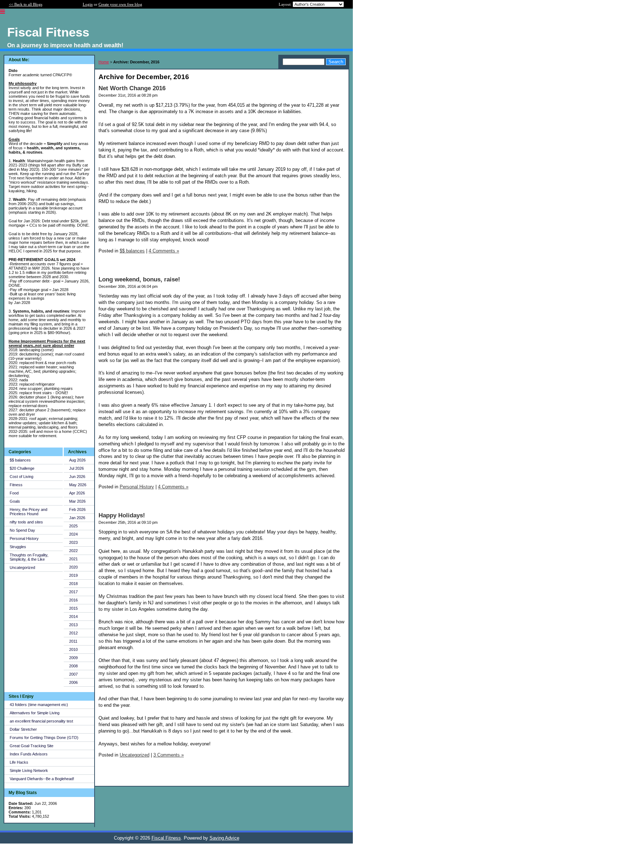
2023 (73, 542)
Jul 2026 (76, 468)
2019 (73, 575)
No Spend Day (22, 530)
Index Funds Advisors (29, 754)
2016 (73, 600)
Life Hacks (19, 762)
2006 (73, 682)
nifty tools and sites (26, 522)
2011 (73, 641)
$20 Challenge (22, 468)
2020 (73, 567)
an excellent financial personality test (41, 721)
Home (104, 62)
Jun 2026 (77, 476)
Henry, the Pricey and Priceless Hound (28, 511)
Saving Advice (224, 838)
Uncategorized (22, 567)
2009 (73, 658)
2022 (73, 551)
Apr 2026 (77, 493)
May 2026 (77, 485)
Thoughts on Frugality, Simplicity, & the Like (29, 557)
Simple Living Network (29, 770)
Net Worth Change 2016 (132, 88)
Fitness (16, 485)
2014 (73, 616)
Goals (15, 501)
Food (14, 493)
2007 (73, 674)
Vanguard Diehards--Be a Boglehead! (42, 779)
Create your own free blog (120, 4)
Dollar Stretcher (23, 729)
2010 (73, 649)
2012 (73, 633)
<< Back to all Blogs (25, 4)
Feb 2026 (77, 509)
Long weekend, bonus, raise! (139, 279)
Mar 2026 (77, 501)
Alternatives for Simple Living (34, 713)
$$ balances (20, 460)
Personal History (24, 538)
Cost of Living (21, 476)
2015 (73, 608)
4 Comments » (164, 250)
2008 (73, 666)
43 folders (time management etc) (39, 704)
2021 (73, 559)
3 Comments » (168, 755)
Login (88, 4)
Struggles (18, 547)
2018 (73, 583)
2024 (73, 534)
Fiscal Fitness (166, 838)
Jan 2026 (77, 518)
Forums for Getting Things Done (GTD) (44, 737)
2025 (73, 526)
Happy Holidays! (122, 515)
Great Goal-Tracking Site (31, 746)
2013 (73, 625)
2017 (73, 592)
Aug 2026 (77, 460)
